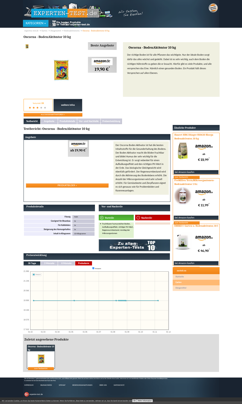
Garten (178, 282)
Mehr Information (145, 401)
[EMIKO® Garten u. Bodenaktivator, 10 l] (196, 263)
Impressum (28, 385)
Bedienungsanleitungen (82, 385)
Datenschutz (119, 385)
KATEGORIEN (34, 23)
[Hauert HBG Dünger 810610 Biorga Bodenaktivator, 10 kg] (196, 172)
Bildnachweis (46, 385)
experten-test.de (31, 30)
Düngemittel (180, 288)
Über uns (103, 385)
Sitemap (62, 385)
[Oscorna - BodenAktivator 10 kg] (37, 365)
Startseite (179, 277)
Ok (134, 401)
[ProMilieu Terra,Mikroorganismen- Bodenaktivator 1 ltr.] (196, 218)
